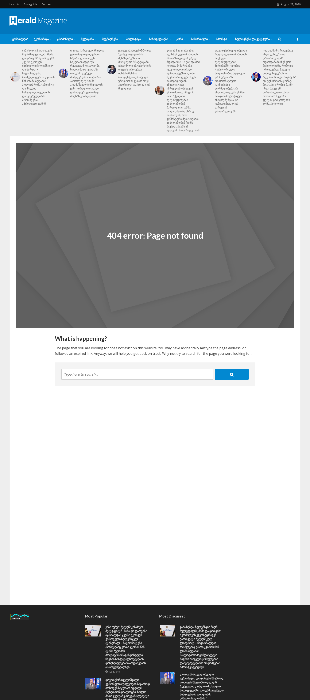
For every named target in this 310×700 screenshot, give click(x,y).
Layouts (14, 4)
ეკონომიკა (41, 39)
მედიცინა (87, 39)
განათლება (20, 39)
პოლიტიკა (133, 39)
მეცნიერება (110, 39)
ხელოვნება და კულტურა (252, 39)
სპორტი (221, 39)
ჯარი (179, 39)
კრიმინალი (65, 39)
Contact (46, 4)
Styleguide (30, 4)
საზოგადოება (158, 39)
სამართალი (199, 39)
